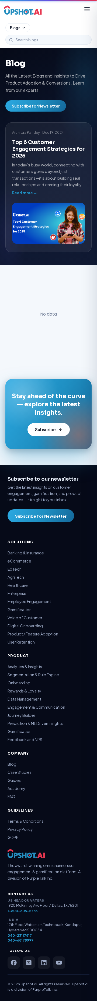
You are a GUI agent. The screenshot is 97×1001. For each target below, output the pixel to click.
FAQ (11, 796)
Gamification (20, 609)
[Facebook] (14, 962)
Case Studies (20, 772)
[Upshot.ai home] (23, 10)
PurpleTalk (42, 989)
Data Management (24, 699)
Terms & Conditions (25, 821)
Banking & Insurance (26, 552)
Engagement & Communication (36, 707)
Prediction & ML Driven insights (35, 723)
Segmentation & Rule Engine (33, 674)
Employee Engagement (29, 601)
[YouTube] (59, 962)
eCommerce (19, 560)
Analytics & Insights (25, 666)
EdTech (15, 569)
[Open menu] (87, 10)
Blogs (15, 27)
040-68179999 (20, 940)
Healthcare (18, 585)
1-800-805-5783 (23, 911)
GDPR (13, 837)
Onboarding (19, 682)
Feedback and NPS (25, 739)
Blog (12, 764)
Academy (16, 788)
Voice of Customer (25, 617)
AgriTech (16, 577)
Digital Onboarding (25, 625)
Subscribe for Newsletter (36, 105)
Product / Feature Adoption (33, 633)
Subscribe (45, 429)
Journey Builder (21, 715)
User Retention (21, 642)
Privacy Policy (20, 829)
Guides (14, 780)
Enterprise (17, 593)
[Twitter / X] (29, 962)
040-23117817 (20, 935)
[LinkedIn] (44, 962)
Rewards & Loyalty (24, 690)
